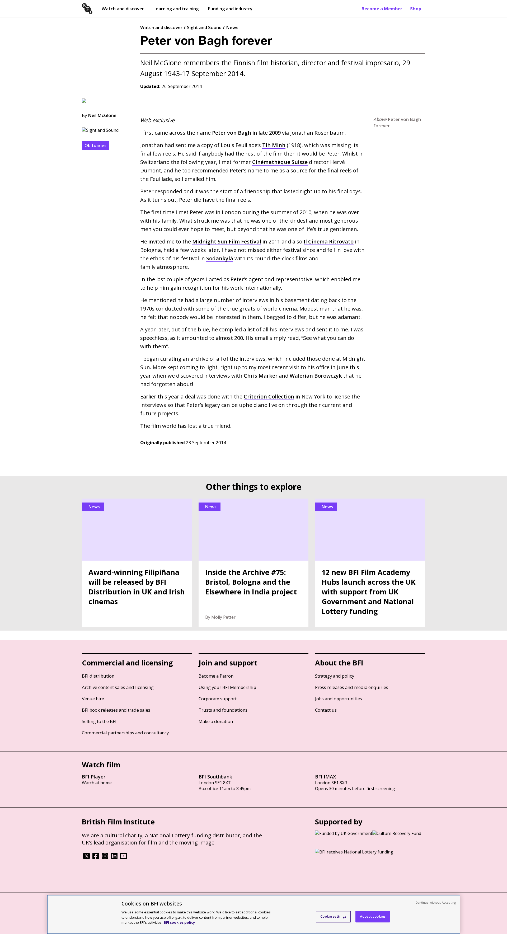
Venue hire (93, 699)
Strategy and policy (334, 676)
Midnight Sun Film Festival (226, 241)
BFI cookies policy (179, 922)
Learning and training (176, 9)
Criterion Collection (269, 396)
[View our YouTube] (123, 858)
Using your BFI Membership (227, 687)
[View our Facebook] (95, 858)
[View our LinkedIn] (114, 858)
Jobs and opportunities (338, 699)
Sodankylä (219, 258)
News (232, 27)
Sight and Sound (204, 27)
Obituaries (95, 145)
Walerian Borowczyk (316, 375)
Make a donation (216, 721)
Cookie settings (333, 916)
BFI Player (93, 776)
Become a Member (382, 9)
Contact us (326, 710)
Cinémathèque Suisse (280, 162)
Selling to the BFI (99, 721)
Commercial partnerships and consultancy (125, 733)
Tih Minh (273, 145)
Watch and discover (123, 9)
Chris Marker (261, 375)
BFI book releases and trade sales (116, 710)
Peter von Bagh (231, 132)
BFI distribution (98, 676)
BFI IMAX (325, 776)
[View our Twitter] (86, 858)
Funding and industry (230, 9)
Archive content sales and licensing (118, 687)
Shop (415, 9)
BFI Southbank (215, 776)
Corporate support (218, 699)
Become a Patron (216, 676)
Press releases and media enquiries (351, 687)
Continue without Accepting (435, 902)
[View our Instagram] (105, 858)
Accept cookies (373, 916)
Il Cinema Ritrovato (329, 241)
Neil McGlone (102, 115)
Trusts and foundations (223, 710)
